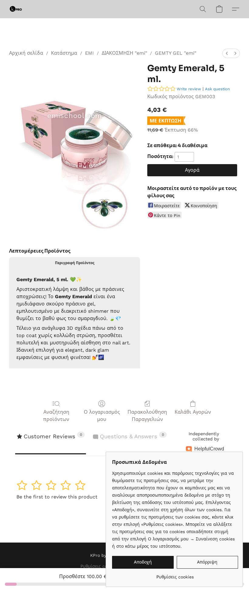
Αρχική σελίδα (26, 53)
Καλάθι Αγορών (193, 412)
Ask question (217, 89)
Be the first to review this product (56, 497)
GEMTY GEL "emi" (175, 53)
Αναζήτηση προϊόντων (56, 415)
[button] (16, 9)
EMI (89, 53)
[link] (175, 575)
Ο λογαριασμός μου (102, 415)
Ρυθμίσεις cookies (99, 566)
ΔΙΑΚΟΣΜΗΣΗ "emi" (124, 53)
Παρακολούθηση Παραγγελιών (147, 415)
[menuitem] (227, 53)
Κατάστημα (64, 53)
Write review (189, 89)
